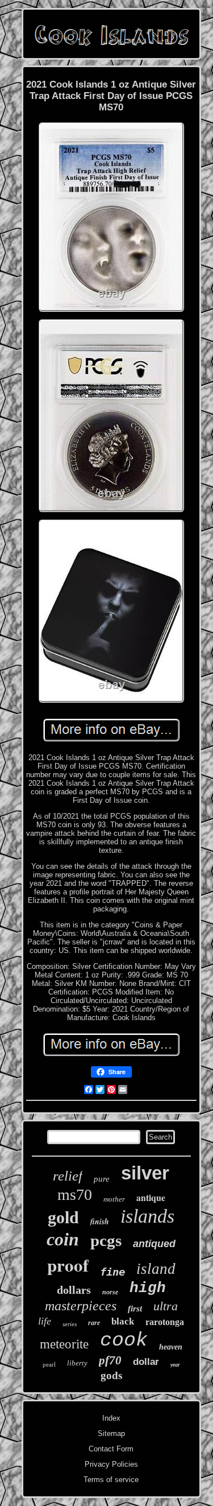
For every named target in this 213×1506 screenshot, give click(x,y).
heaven (170, 1347)
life (44, 1321)
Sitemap (111, 1433)
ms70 (74, 1194)
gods (111, 1375)
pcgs (106, 1240)
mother (114, 1199)
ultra (165, 1306)
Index (111, 1418)
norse (110, 1292)
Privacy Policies (111, 1464)
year (175, 1364)
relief (67, 1175)
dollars (74, 1290)
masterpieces (80, 1305)
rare (94, 1323)
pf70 (110, 1360)
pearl (49, 1364)
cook (124, 1340)
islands (147, 1216)
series (69, 1324)
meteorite (64, 1344)
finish (99, 1221)
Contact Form (111, 1449)
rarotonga (164, 1322)
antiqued (154, 1243)
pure (102, 1178)
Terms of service (111, 1479)
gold (63, 1217)
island (156, 1268)
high (148, 1288)
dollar (146, 1361)
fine (112, 1271)
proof (68, 1265)
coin (63, 1239)
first (135, 1308)
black (122, 1321)
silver (145, 1172)
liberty (77, 1363)
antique (150, 1197)
